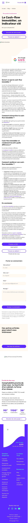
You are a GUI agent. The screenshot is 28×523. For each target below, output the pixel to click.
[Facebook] (8, 508)
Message (5, 288)
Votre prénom (7, 265)
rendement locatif (7, 150)
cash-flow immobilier (8, 206)
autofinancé (6, 122)
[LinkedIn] (15, 508)
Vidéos (18, 475)
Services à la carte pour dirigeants (5, 495)
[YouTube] (19, 508)
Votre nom (6, 272)
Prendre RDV (21, 2)
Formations (5, 479)
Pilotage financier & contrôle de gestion (6, 474)
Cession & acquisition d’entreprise (5, 489)
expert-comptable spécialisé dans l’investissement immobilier (12, 233)
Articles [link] (14, 8)
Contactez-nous (20, 464)
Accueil (4, 8)
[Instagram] (12, 508)
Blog (9, 8)
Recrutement (20, 461)
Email (5, 280)
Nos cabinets (20, 459)
